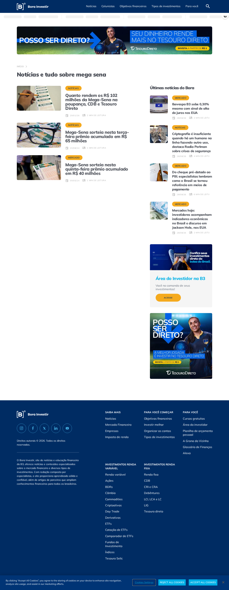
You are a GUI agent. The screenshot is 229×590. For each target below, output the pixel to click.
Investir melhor (154, 424)
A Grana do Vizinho (196, 441)
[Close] (223, 582)
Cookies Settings (144, 582)
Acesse (168, 297)
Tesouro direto (153, 511)
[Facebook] (33, 428)
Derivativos (113, 517)
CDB (147, 480)
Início (20, 66)
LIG (146, 505)
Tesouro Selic (114, 558)
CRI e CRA (151, 487)
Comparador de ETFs (119, 536)
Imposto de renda (117, 437)
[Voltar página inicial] (32, 6)
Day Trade (112, 511)
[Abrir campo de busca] (208, 6)
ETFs (108, 523)
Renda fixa (151, 474)
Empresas (111, 431)
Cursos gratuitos (194, 418)
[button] (91, 6)
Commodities (114, 499)
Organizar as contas (157, 431)
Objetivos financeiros (158, 418)
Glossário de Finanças (197, 447)
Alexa (187, 453)
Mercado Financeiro (118, 424)
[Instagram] (21, 428)
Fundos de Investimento (113, 544)
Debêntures (152, 493)
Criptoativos (113, 505)
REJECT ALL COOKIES (172, 582)
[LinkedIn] (55, 428)
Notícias (110, 418)
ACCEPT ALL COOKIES (203, 582)
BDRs (109, 487)
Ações (109, 480)
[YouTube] (67, 428)
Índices (109, 552)
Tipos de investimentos (159, 437)
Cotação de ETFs (116, 530)
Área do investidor (195, 424)
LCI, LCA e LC (153, 499)
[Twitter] (44, 428)
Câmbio (110, 493)
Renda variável (115, 474)
